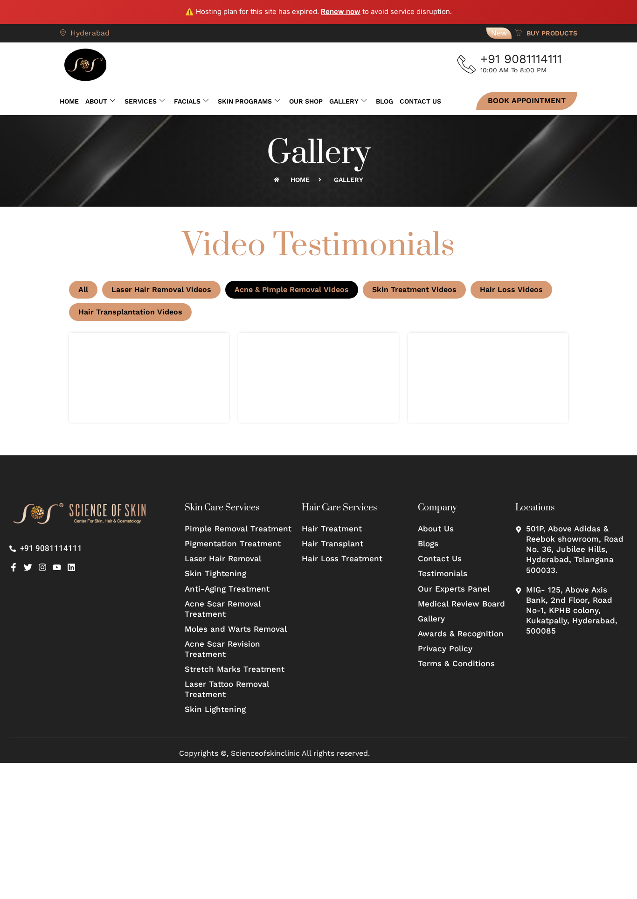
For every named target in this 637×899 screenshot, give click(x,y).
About (96, 101)
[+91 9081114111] (466, 64)
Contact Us (420, 101)
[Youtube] (57, 567)
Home (69, 101)
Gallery (344, 101)
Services (141, 101)
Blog (384, 101)
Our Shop (306, 101)
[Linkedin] (71, 567)
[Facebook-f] (13, 567)
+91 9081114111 (521, 59)
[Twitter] (28, 567)
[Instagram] (42, 567)
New (499, 32)
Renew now (340, 11)
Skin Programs (245, 101)
